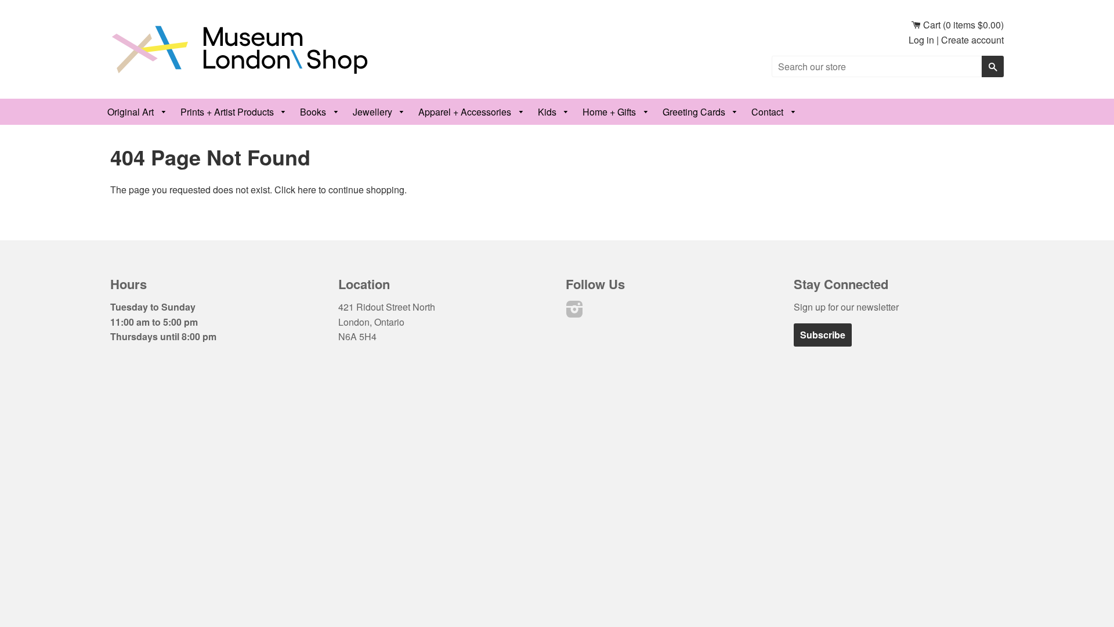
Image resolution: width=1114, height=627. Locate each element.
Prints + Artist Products (228, 111)
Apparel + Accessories (465, 111)
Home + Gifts (610, 111)
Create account (972, 39)
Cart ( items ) (962, 24)
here (307, 189)
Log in (921, 39)
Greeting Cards (695, 111)
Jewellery (374, 111)
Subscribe (822, 334)
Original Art (131, 111)
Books (314, 111)
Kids (548, 111)
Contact (768, 111)
